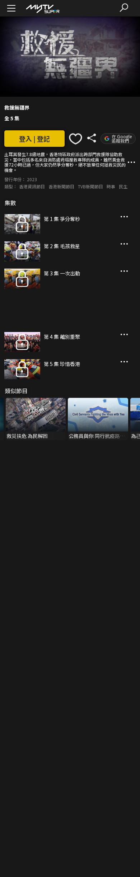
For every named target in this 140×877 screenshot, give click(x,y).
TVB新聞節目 (90, 186)
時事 (111, 186)
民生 (123, 186)
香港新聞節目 (61, 186)
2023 (32, 179)
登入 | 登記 (34, 138)
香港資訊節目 (32, 186)
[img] (42, 8)
